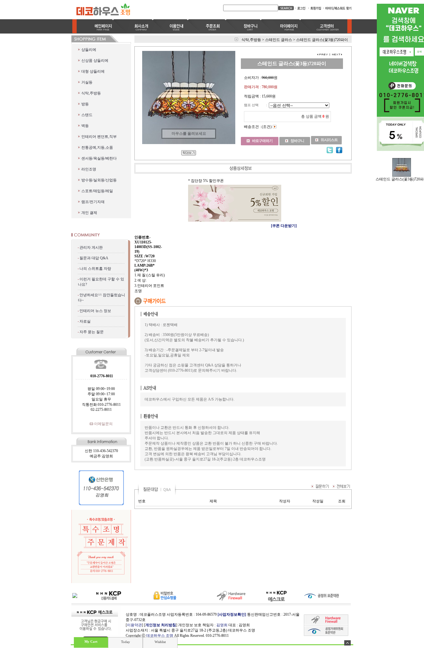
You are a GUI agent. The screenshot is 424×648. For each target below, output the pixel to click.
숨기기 (347, 643)
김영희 (222, 625)
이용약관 (134, 625)
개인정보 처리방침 (160, 625)
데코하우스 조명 (159, 635)
